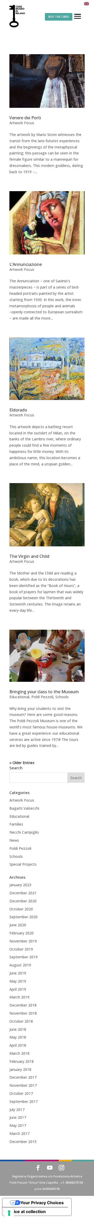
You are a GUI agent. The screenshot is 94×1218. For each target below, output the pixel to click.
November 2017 (23, 1085)
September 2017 (23, 1101)
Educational (19, 696)
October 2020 (21, 909)
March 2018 (19, 1053)
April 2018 (17, 1045)
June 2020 (17, 924)
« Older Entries (21, 762)
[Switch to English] (86, 3)
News (14, 840)
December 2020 (23, 900)
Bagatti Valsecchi (24, 808)
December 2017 (23, 1077)
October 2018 (21, 1021)
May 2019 (17, 981)
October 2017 (21, 1093)
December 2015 (23, 1141)
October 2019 (21, 949)
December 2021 (23, 892)
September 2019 (23, 956)
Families (16, 824)
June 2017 (17, 1117)
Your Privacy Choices (42, 1202)
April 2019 (17, 989)
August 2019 (20, 965)
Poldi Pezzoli (42, 696)
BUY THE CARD (58, 16)
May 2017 (17, 1125)
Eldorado (18, 410)
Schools (62, 696)
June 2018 (17, 1029)
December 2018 (23, 1005)
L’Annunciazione (25, 264)
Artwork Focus (21, 122)
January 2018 (20, 1069)
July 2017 (17, 1109)
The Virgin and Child (29, 556)
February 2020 (21, 932)
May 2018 (17, 1037)
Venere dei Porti (25, 118)
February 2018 (21, 1061)
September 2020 (23, 916)
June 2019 (17, 973)
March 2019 (19, 997)
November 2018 (23, 1013)
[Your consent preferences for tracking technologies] (9, 1213)
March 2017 (19, 1133)
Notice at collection (26, 1211)
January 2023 (20, 884)
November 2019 (23, 941)
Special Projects (23, 864)
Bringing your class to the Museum (44, 692)
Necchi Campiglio (24, 832)
